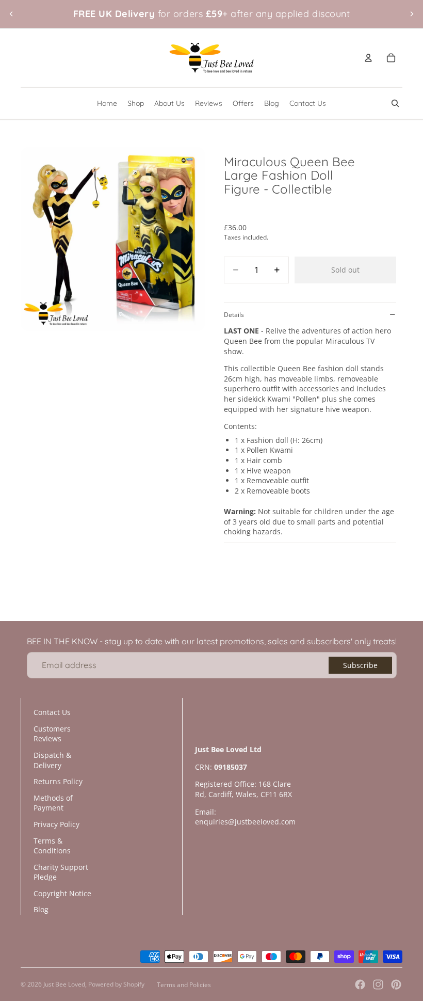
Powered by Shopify (116, 984)
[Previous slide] (11, 14)
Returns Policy (58, 781)
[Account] (368, 57)
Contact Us (52, 712)
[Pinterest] (396, 984)
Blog (41, 909)
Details (234, 314)
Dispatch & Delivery (52, 760)
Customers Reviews (52, 734)
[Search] (395, 103)
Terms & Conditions (52, 846)
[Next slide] (411, 14)
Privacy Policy (56, 824)
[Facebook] (360, 984)
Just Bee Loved (64, 984)
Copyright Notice (62, 893)
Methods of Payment (53, 803)
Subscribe (360, 665)
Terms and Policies (184, 984)
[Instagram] (378, 984)
